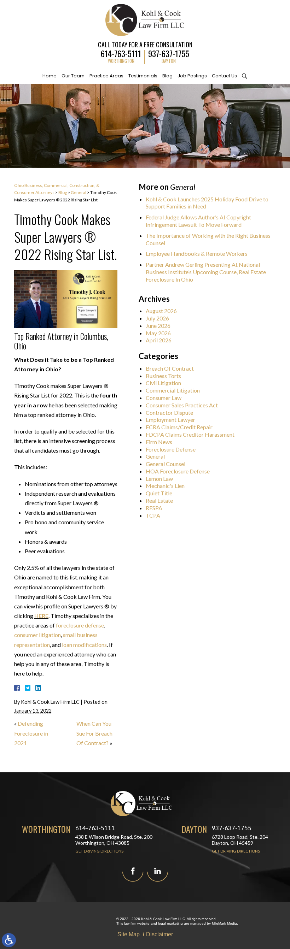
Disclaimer (159, 934)
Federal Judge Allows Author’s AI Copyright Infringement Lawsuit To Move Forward (198, 221)
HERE (41, 615)
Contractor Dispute (169, 412)
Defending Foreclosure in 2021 (31, 733)
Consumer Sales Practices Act (182, 405)
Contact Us (224, 75)
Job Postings (192, 75)
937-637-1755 (168, 53)
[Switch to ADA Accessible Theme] (9, 940)
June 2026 (158, 325)
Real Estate (159, 500)
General (78, 192)
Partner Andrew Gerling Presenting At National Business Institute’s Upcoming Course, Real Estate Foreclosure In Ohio (206, 272)
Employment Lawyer (170, 419)
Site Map (128, 934)
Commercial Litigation (173, 390)
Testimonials (142, 75)
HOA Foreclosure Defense (178, 471)
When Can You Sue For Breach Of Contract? (94, 733)
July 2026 (157, 318)
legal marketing (170, 923)
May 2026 (158, 333)
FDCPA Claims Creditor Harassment (190, 434)
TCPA (153, 515)
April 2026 (159, 340)
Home (49, 75)
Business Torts (163, 375)
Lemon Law (159, 478)
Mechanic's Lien (165, 485)
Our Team (73, 75)
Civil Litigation (163, 382)
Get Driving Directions (99, 851)
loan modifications (84, 644)
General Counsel (165, 463)
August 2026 (161, 310)
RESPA (154, 508)
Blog (167, 75)
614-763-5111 (121, 53)
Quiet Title (159, 493)
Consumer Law (163, 397)
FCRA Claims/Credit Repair (179, 427)
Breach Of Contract (170, 368)
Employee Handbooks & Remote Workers (197, 253)
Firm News (159, 441)
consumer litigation (37, 634)
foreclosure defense (80, 625)
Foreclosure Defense (171, 449)
